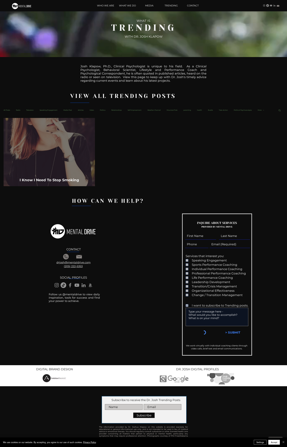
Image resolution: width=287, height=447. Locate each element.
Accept (274, 442)
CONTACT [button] (73, 249)
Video (92, 110)
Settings (260, 442)
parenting (187, 110)
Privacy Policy (89, 442)
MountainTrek (172, 110)
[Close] (283, 442)
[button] (279, 110)
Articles (81, 110)
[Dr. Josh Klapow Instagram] (264, 5)
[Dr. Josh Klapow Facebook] (70, 285)
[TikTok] (267, 5)
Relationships (116, 110)
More (260, 110)
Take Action (223, 110)
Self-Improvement (134, 110)
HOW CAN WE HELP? (108, 201)
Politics (102, 110)
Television (30, 110)
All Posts (7, 110)
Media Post (67, 110)
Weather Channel (154, 110)
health (199, 110)
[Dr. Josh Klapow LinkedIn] (274, 5)
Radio (18, 110)
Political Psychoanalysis (243, 110)
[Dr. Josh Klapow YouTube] (271, 5)
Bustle (210, 110)
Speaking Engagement (48, 110)
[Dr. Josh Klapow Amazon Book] (90, 285)
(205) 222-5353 (73, 266)
